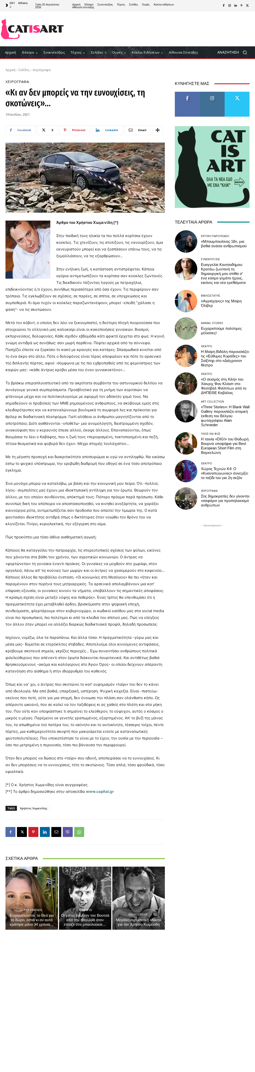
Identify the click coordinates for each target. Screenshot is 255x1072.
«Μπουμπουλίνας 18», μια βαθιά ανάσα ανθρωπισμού (224, 243)
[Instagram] (230, 6)
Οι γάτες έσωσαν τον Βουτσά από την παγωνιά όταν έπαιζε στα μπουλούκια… (85, 920)
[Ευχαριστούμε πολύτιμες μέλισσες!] (186, 328)
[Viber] (68, 832)
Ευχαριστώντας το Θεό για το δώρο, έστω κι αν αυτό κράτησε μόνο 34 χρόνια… (32, 920)
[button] (234, 52)
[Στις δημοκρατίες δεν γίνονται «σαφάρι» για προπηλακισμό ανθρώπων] (186, 498)
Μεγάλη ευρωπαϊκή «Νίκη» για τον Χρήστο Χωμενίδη (138, 922)
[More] (157, 130)
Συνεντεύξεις (210, 259)
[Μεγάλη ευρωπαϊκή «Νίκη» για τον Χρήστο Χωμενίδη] (138, 898)
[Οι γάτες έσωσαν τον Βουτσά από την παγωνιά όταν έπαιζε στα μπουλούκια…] (85, 898)
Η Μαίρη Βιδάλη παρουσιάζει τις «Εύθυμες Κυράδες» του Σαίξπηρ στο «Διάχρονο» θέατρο (225, 358)
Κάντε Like (187, 93)
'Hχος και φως (210, 433)
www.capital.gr (100, 791)
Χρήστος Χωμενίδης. (34, 808)
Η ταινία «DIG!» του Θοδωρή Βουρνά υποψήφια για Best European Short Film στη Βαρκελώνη (225, 446)
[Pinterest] (242, 6)
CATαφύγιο (84, 909)
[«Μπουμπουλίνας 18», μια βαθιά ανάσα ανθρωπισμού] (186, 241)
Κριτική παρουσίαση (215, 236)
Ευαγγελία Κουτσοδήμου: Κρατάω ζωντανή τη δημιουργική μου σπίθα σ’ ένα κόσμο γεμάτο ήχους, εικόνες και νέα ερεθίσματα (223, 273)
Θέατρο (206, 346)
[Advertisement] (157, 29)
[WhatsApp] (79, 832)
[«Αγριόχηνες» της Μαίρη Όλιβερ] (186, 301)
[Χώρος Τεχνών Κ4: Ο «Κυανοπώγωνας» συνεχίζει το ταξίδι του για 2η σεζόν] (186, 471)
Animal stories (212, 323)
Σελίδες (24, 70)
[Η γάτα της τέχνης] (32, 28)
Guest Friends (31, 909)
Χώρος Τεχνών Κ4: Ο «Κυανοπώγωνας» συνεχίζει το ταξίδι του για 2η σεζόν (224, 473)
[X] (248, 6)
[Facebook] (224, 6)
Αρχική (10, 70)
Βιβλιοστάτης (138, 914)
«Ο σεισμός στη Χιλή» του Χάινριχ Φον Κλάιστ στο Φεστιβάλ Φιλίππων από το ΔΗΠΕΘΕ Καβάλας (223, 386)
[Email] (56, 832)
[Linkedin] (236, 6)
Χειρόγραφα (42, 70)
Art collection (212, 401)
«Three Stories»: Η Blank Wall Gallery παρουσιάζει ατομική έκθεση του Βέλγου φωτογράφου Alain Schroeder (225, 416)
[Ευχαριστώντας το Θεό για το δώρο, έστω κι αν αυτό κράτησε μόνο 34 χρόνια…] (31, 898)
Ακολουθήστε (212, 93)
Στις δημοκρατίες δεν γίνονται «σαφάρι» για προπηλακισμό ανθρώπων (225, 500)
